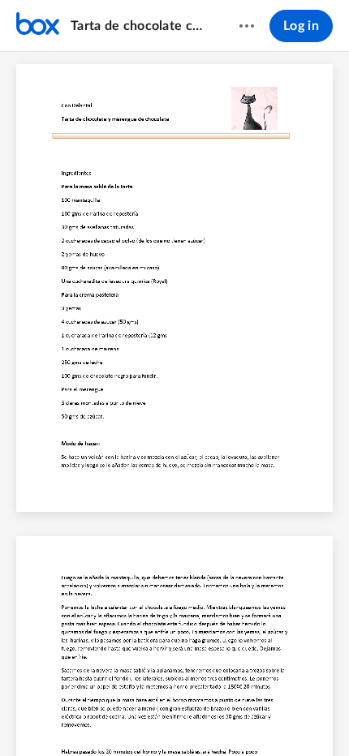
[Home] (37, 26)
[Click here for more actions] (247, 26)
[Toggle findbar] (54, 716)
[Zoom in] (202, 716)
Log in (301, 25)
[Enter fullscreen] (295, 716)
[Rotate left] (235, 716)
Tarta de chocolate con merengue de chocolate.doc (139, 25)
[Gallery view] (265, 716)
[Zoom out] (147, 716)
